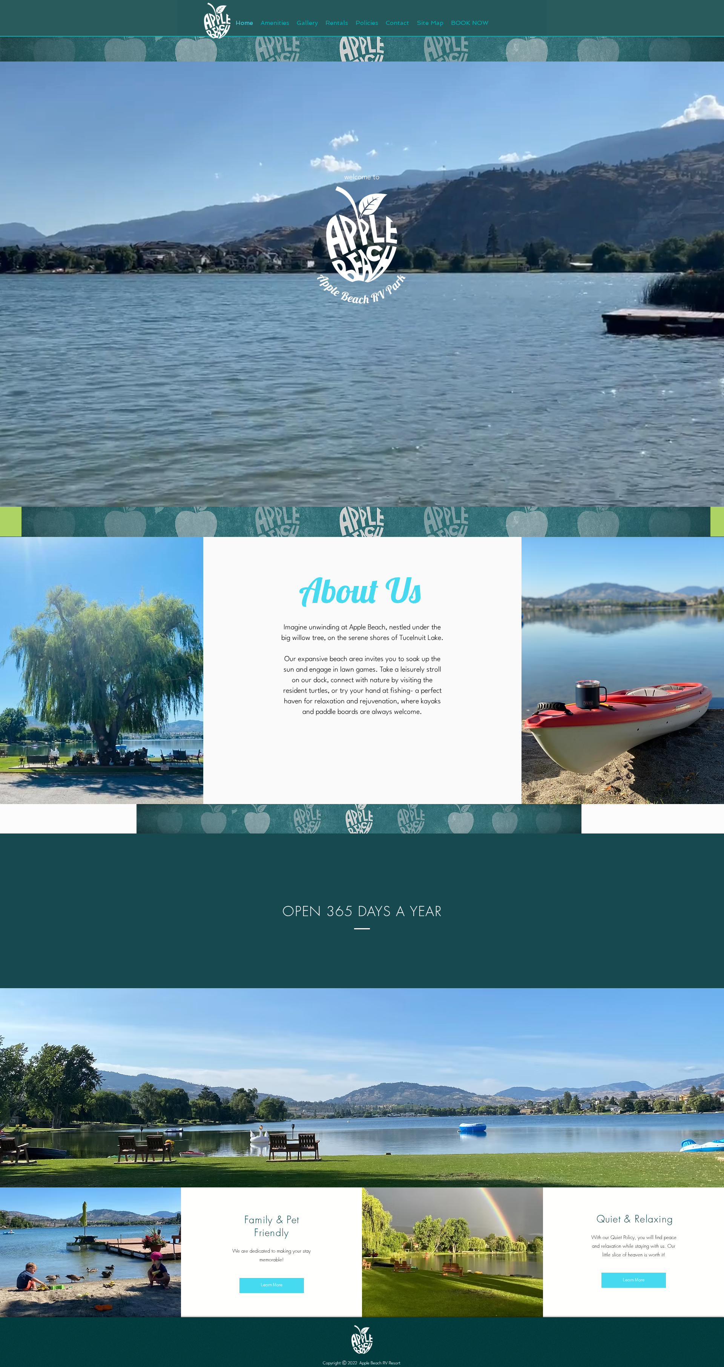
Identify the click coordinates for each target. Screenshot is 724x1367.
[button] (469, 23)
